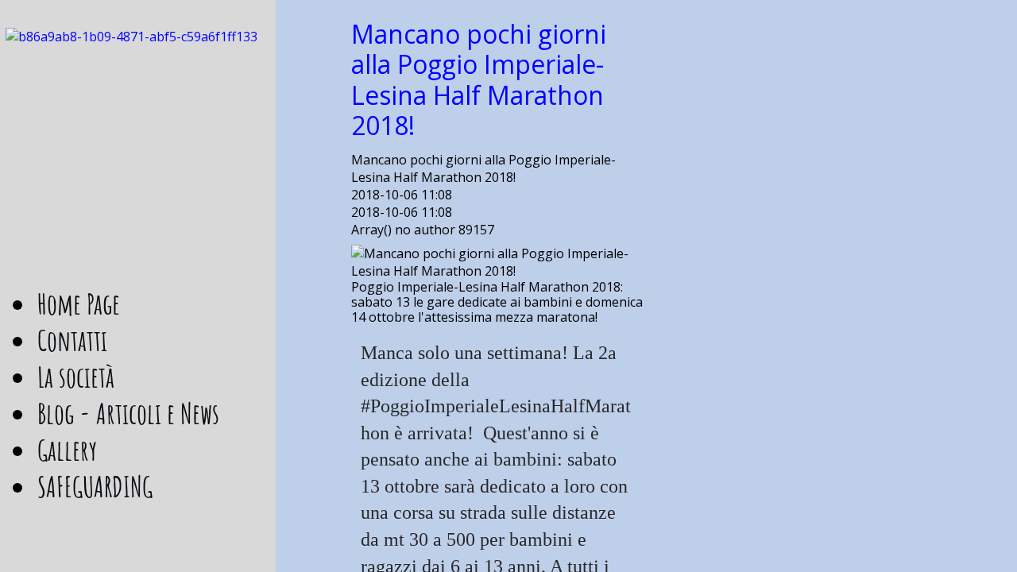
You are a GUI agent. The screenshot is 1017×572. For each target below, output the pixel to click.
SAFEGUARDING (95, 486)
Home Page (78, 303)
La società (75, 376)
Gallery (67, 449)
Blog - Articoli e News (128, 413)
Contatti (72, 340)
